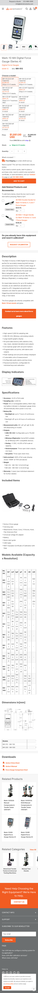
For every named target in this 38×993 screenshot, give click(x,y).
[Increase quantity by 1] (24, 151)
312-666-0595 (28, 1)
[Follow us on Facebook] (3, 972)
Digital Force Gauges (10, 65)
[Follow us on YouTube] (14, 972)
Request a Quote (15, 1)
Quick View (9, 209)
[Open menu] (3, 9)
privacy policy (9, 984)
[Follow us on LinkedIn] (18, 972)
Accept (7, 987)
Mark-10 (5, 69)
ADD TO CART (19, 181)
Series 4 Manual (11, 766)
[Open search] (27, 9)
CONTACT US (19, 902)
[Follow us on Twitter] (7, 972)
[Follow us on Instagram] (10, 972)
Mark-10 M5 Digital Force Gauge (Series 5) (27, 834)
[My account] (30, 9)
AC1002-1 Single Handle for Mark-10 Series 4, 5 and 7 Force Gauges (26, 217)
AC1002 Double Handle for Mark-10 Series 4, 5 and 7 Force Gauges (26, 202)
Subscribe (9, 940)
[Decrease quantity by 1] (12, 151)
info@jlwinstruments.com (24, 4)
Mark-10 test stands (9, 303)
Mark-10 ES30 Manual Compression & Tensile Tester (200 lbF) (9, 805)
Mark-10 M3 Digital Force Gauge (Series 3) (10, 834)
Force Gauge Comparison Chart (17, 770)
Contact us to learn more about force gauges (19, 313)
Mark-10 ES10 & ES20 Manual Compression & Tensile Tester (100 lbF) (26, 805)
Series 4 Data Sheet (13, 763)
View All (33, 850)
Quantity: (5, 151)
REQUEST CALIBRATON (19, 245)
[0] (34, 9)
